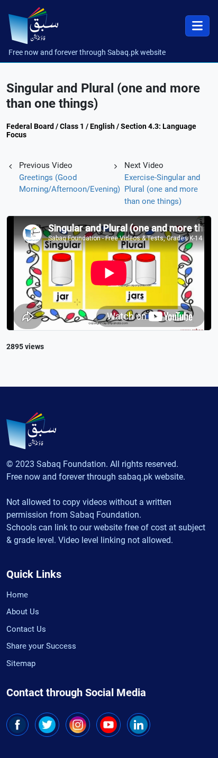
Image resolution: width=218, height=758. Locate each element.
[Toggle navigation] (197, 25)
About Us (22, 611)
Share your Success (41, 646)
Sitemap (20, 663)
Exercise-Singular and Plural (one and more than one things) (162, 189)
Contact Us (26, 629)
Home (17, 595)
